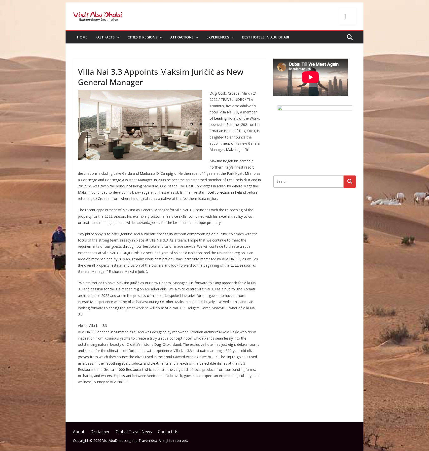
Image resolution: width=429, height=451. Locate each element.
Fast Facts (105, 37)
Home (82, 37)
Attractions (182, 37)
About (78, 431)
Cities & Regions (142, 37)
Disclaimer (100, 431)
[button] (117, 37)
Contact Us (168, 431)
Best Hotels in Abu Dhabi (265, 37)
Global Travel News (134, 431)
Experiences (218, 37)
